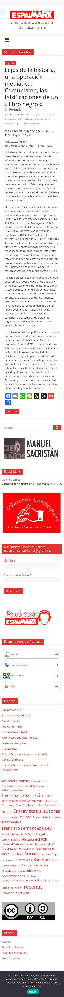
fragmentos (11, 822)
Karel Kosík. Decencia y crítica (19, 737)
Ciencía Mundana (12, 759)
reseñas (33, 886)
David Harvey (8, 805)
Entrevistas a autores (36, 811)
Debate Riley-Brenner (26, 805)
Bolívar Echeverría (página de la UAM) (24, 754)
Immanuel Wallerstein (13, 844)
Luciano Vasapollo (10, 865)
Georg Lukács (11, 840)
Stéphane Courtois (34, 118)
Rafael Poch (7, 887)
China (48, 796)
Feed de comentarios (14, 952)
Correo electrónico (17, 575)
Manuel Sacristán (34, 865)
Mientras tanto (11, 721)
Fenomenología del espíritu (46, 817)
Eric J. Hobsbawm (10, 817)
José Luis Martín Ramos (21, 853)
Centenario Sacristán (22, 795)
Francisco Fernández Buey (27, 828)
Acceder (7, 941)
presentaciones (13, 876)
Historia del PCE (34, 839)
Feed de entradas (12, 947)
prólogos (32, 876)
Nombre (9, 561)
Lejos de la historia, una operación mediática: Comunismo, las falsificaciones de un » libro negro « (31, 87)
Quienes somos (11, 479)
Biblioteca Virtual (12, 710)
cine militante (10, 800)
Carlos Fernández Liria (12, 790)
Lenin (55, 860)
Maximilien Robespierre (13, 871)
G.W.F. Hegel (35, 834)
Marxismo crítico (12, 726)
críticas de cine (50, 801)
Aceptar (33, 991)
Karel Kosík (25, 860)
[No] (59, 984)
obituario (34, 870)
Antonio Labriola (39, 781)
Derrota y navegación (14, 743)
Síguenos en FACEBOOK (16, 715)
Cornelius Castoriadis (31, 800)
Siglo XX (10, 63)
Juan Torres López (50, 854)
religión (18, 887)
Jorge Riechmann (45, 848)
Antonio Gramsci (16, 781)
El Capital (7, 811)
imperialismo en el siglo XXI (41, 844)
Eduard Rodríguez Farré (49, 805)
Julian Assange (9, 860)
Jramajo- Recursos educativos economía (25, 765)
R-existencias (10, 748)
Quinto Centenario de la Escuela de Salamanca (30, 880)
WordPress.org (10, 958)
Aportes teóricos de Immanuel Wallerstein (23, 785)
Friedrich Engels (12, 834)
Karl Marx (42, 859)
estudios (19, 118)
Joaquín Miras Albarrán (22, 848)
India (5, 848)
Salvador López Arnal (14, 732)
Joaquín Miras (10, 770)
